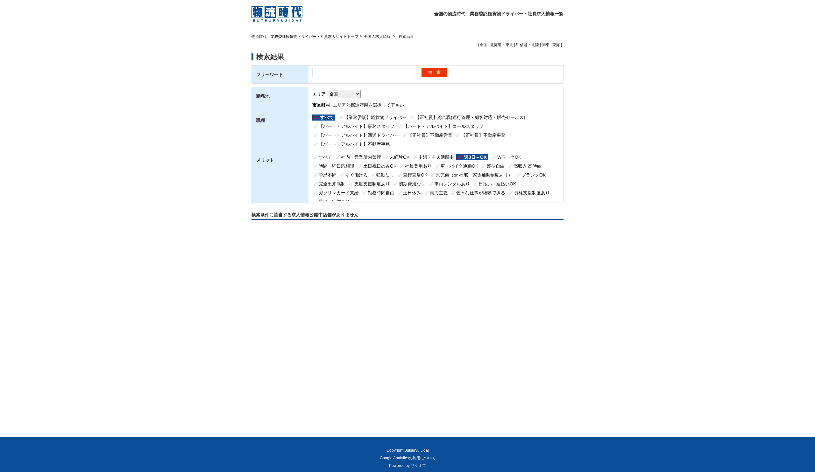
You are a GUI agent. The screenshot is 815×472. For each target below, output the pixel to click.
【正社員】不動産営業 (430, 135)
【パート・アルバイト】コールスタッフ (443, 126)
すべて (327, 117)
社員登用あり (418, 166)
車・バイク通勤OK (459, 166)
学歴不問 (328, 174)
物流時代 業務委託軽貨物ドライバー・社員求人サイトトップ (305, 36)
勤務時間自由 (381, 192)
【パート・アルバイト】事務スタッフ (356, 126)
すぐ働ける (356, 174)
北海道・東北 (501, 45)
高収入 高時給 (528, 166)
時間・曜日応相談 (336, 166)
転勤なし (385, 174)
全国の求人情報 (378, 36)
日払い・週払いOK (497, 183)
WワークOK (509, 157)
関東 (545, 45)
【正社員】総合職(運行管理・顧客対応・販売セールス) (470, 117)
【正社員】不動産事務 (483, 135)
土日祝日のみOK (379, 166)
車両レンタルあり (452, 183)
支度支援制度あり (372, 183)
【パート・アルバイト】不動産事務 (354, 144)
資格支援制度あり (532, 192)
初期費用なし (412, 183)
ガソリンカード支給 (339, 192)
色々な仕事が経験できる (480, 192)
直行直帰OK (415, 174)
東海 (556, 45)
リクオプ (418, 465)
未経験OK (399, 157)
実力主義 (439, 192)
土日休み (412, 192)
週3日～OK (475, 157)
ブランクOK (533, 174)
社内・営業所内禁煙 (361, 157)
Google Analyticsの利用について (408, 458)
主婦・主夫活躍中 (436, 157)
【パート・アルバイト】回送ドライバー (359, 135)
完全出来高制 (332, 183)
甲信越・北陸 (527, 45)
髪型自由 (496, 166)
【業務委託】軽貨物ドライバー (375, 117)
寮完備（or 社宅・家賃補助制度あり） (474, 174)
